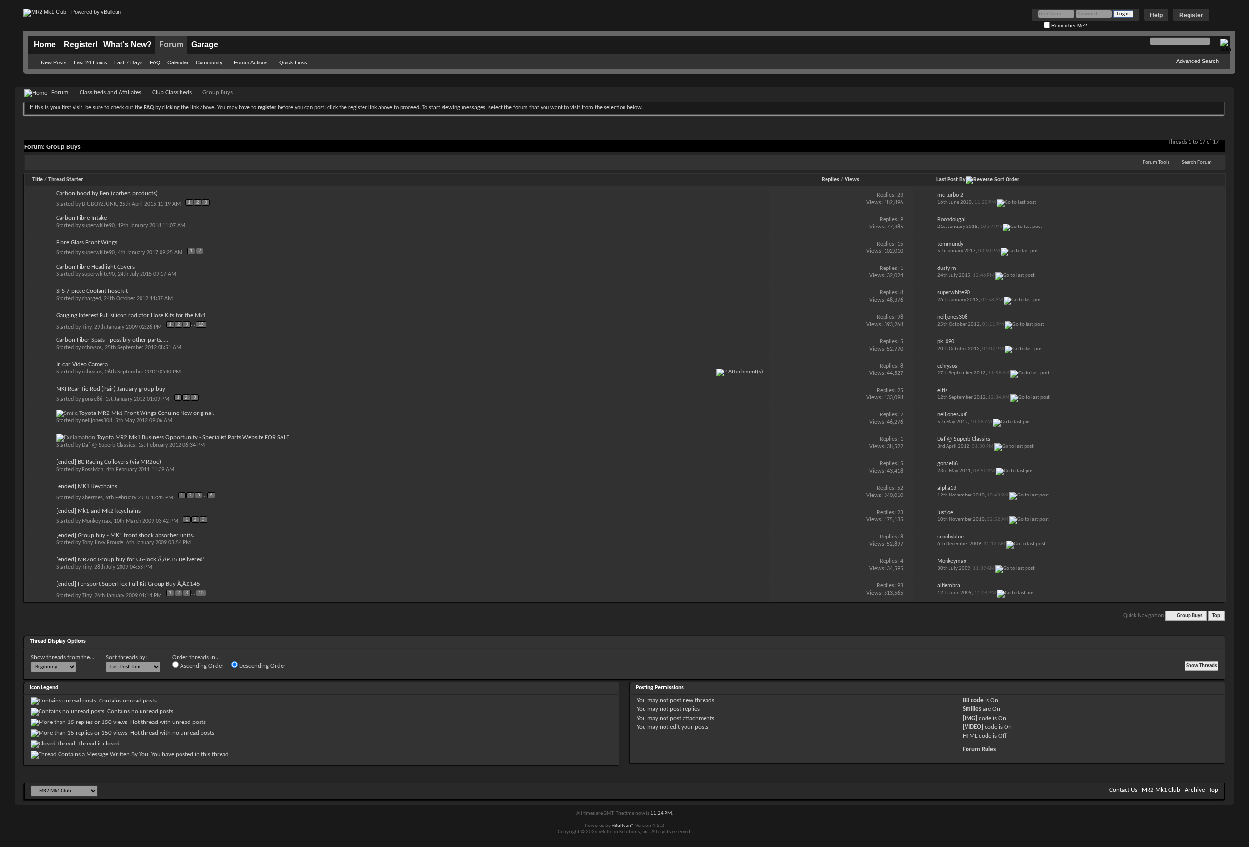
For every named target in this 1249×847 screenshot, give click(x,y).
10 (201, 324)
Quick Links (293, 62)
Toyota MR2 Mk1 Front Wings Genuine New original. (146, 413)
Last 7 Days (128, 62)
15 (900, 244)
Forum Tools (1156, 162)
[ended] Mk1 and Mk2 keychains (98, 511)
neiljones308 (97, 421)
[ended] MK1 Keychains (86, 486)
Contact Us (1123, 790)
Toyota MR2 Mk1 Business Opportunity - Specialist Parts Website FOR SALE (193, 437)
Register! (81, 45)
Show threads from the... (62, 657)
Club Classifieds (172, 92)
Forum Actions (251, 62)
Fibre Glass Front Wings (86, 242)
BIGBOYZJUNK (99, 204)
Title (37, 180)
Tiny (86, 327)
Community (209, 62)
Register (1191, 15)
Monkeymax (96, 521)
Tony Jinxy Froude (102, 543)
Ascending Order (201, 666)
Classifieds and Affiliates (110, 92)
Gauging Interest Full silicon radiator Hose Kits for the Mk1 (131, 315)
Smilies (972, 709)
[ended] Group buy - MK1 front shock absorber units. (125, 535)
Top (1216, 616)
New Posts (54, 62)
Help (1156, 15)
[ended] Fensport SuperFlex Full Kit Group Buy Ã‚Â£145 (128, 584)
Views (852, 180)
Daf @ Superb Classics (108, 445)
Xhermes (92, 498)
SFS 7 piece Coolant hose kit (92, 291)
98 (900, 317)
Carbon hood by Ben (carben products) (107, 193)
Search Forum (1197, 162)
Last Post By (951, 180)
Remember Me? (1068, 25)
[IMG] (970, 718)
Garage (204, 45)
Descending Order (262, 666)
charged (91, 299)
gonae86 (92, 399)
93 (900, 586)
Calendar (178, 62)
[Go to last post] (1016, 202)
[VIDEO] (973, 727)
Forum (171, 45)
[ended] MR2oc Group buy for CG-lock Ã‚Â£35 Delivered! (130, 560)
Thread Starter (65, 180)
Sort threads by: (126, 657)
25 (900, 390)
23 (900, 195)
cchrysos (92, 348)
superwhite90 (98, 225)
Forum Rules (979, 749)
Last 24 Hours (90, 62)
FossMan (92, 470)
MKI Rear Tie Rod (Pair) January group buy (110, 389)
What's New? (127, 45)
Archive (1195, 790)
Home (45, 45)
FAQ (155, 62)
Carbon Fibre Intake (81, 218)
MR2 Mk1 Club (1161, 790)
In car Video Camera (82, 364)
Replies (830, 180)
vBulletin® (623, 825)
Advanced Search (1197, 61)
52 (900, 488)
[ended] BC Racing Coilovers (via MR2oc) (108, 462)
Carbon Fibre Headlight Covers (95, 267)
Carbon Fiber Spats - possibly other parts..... (112, 340)
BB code (973, 700)
